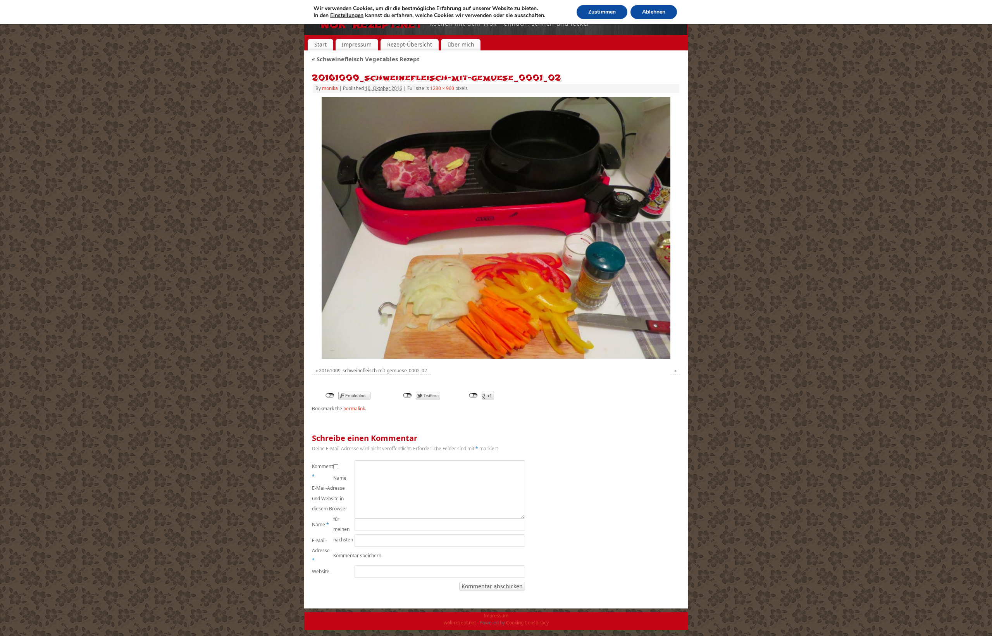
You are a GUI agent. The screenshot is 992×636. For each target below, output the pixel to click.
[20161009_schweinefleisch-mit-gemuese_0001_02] (496, 228)
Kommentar (322, 471)
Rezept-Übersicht (409, 44)
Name (320, 524)
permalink (354, 408)
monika (330, 88)
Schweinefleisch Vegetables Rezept (366, 59)
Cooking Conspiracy (527, 622)
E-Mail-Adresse (321, 550)
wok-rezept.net (460, 622)
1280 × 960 (442, 88)
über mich (461, 44)
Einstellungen (346, 15)
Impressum (357, 44)
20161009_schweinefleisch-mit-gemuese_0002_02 (373, 370)
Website (320, 571)
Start (320, 44)
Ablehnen (653, 12)
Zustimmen (602, 12)
